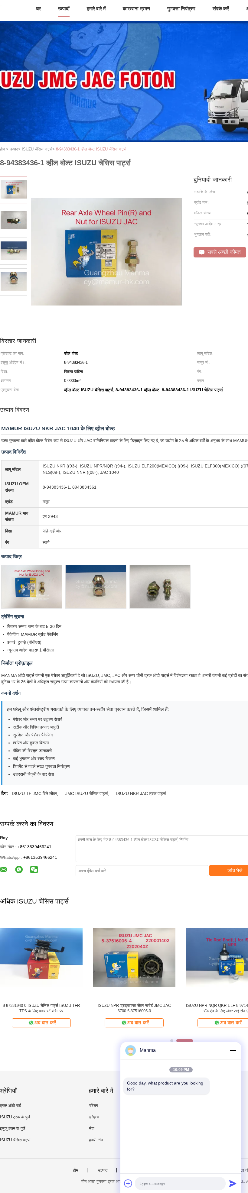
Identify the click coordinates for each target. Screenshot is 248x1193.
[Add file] (128, 1183)
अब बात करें (45, 1023)
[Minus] (233, 1050)
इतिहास (94, 1117)
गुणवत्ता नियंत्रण (181, 8)
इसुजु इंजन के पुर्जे (12, 1128)
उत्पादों (64, 8)
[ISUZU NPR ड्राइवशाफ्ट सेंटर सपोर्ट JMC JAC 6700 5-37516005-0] (134, 957)
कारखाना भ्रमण (136, 8)
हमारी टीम (96, 1140)
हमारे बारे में (96, 8)
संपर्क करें (221, 8)
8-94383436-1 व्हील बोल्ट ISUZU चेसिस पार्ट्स (91, 149)
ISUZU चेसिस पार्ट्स (15, 1140)
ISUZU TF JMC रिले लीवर (34, 793)
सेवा (91, 1128)
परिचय (93, 1105)
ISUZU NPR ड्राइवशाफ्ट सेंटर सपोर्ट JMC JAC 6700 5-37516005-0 (134, 1008)
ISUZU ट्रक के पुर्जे (15, 1117)
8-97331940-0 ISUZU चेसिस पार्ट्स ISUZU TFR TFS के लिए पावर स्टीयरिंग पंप (41, 1008)
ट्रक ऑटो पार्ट (10, 1105)
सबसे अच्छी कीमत (223, 252)
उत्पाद (103, 1170)
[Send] (233, 1183)
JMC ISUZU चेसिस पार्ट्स (86, 793)
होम (75, 1170)
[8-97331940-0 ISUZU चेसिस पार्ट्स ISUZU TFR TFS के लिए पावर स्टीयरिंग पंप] (41, 957)
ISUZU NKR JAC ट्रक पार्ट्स (141, 793)
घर (38, 8)
